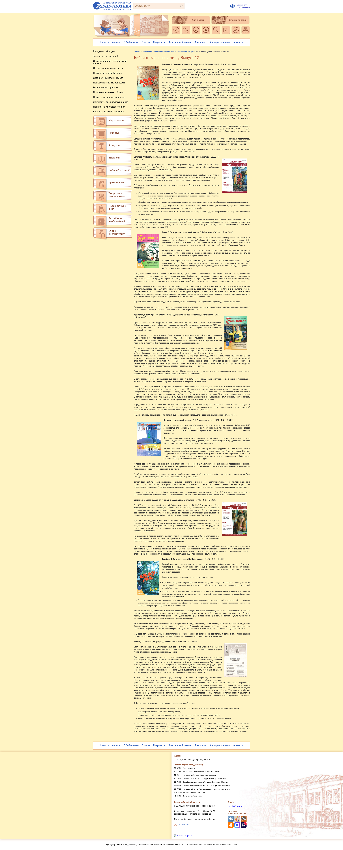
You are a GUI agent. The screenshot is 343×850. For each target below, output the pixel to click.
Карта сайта (184, 825)
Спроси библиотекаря (117, 232)
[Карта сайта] (246, 30)
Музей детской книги (117, 208)
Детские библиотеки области (108, 78)
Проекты (114, 133)
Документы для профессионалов (110, 102)
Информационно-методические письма (110, 62)
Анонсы (116, 42)
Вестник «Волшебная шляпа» (108, 112)
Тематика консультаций (105, 56)
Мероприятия (117, 120)
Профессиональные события (108, 92)
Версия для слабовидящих (243, 6)
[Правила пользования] (196, 30)
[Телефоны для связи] (186, 30)
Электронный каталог (180, 42)
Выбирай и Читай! (119, 170)
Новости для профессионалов (109, 97)
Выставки (114, 158)
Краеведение (116, 182)
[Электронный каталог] (216, 30)
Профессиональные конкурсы (109, 83)
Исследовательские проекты (108, 68)
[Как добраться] (206, 30)
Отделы (146, 42)
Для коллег (201, 42)
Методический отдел (104, 51)
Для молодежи (238, 20)
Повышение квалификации (107, 73)
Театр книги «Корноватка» (117, 195)
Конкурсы (114, 145)
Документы (159, 42)
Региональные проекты (105, 88)
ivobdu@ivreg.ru (235, 806)
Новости (104, 42)
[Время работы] (176, 30)
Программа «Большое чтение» (109, 107)
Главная (137, 52)
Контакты (238, 42)
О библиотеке (131, 42)
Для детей (198, 20)
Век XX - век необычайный (117, 220)
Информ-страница (220, 42)
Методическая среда (186, 52)
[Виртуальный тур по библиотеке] (236, 30)
